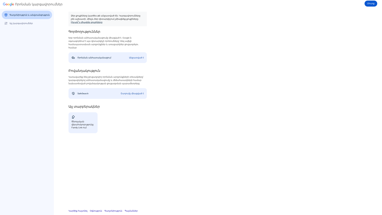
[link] (107, 57)
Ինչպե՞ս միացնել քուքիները (87, 22)
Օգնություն (96, 211)
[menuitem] (27, 15)
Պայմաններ (131, 211)
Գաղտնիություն (113, 211)
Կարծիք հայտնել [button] (77, 211)
